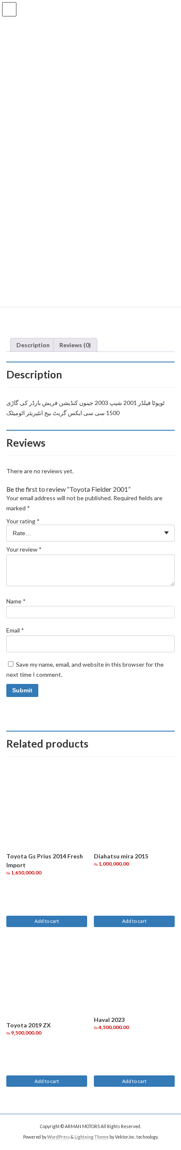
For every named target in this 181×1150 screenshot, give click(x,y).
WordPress (58, 1136)
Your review (24, 549)
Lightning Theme (92, 1136)
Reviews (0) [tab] (75, 344)
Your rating (23, 521)
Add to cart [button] (47, 921)
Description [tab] (33, 344)
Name (16, 601)
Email (15, 630)
